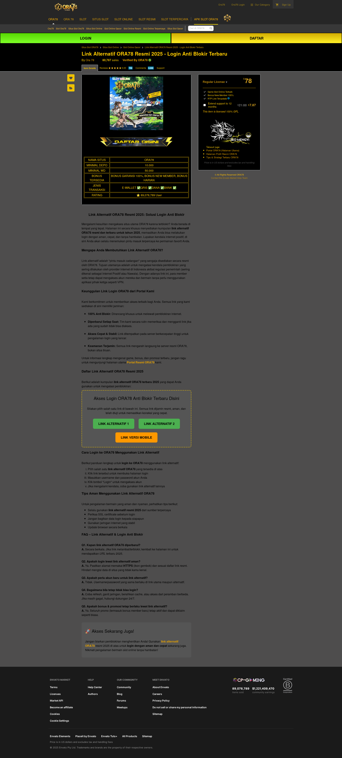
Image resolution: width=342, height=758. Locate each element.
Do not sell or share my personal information (179, 707)
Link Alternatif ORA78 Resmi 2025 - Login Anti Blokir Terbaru (174, 47)
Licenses (55, 693)
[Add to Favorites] (70, 77)
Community (124, 687)
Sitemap (157, 713)
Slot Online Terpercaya (154, 28)
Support (160, 67)
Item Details (90, 68)
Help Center (95, 687)
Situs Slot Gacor (175, 28)
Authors (93, 693)
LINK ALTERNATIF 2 (159, 423)
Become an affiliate (61, 707)
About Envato (160, 687)
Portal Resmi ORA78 (140, 362)
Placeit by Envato (85, 736)
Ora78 (51, 28)
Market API (56, 700)
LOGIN (85, 38)
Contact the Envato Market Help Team (229, 177)
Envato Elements (60, 736)
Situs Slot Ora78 (76, 28)
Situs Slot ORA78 (90, 47)
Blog (119, 693)
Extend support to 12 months (232, 105)
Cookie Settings (59, 720)
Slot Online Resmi (132, 28)
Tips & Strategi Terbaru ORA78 (222, 157)
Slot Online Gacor (112, 28)
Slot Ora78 (61, 28)
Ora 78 (90, 60)
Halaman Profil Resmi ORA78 (221, 154)
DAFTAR (256, 38)
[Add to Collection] (70, 87)
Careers (157, 693)
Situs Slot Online (94, 28)
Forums (121, 700)
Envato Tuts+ (109, 736)
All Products (129, 736)
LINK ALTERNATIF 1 (113, 423)
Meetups (122, 707)
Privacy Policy (161, 700)
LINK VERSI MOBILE (136, 437)
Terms (54, 687)
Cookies (55, 713)
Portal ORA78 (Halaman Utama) (222, 150)
